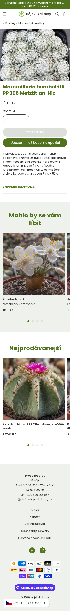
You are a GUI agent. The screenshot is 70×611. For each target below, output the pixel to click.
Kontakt (35, 517)
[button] (57, 14)
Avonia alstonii (13, 299)
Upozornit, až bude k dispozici (35, 142)
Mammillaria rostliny (31, 23)
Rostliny (10, 23)
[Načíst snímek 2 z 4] (33, 321)
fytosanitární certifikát (27, 162)
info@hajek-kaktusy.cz (37, 499)
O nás (35, 510)
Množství (9, 111)
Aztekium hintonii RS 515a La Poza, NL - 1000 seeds (33, 426)
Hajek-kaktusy (40, 597)
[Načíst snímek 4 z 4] (42, 321)
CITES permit (44, 170)
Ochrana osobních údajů (35, 538)
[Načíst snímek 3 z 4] (37, 321)
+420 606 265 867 (37, 495)
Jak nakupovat (35, 524)
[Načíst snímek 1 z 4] (28, 321)
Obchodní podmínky (35, 531)
